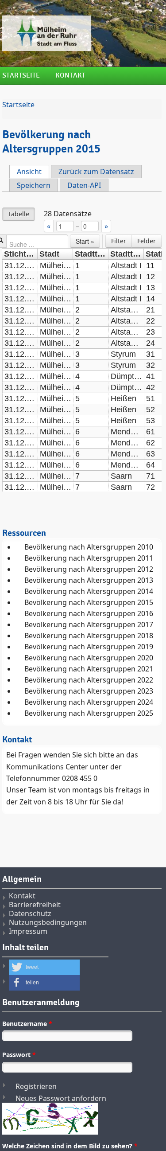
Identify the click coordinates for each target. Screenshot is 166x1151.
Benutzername (27, 1023)
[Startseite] (82, 33)
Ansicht (33, 171)
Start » (85, 241)
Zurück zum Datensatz (96, 171)
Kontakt (70, 75)
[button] (44, 967)
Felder (146, 241)
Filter (118, 241)
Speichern (33, 185)
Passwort (19, 1054)
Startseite (21, 75)
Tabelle (18, 214)
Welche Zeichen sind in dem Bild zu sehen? (70, 1146)
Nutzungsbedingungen (48, 922)
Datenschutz (30, 913)
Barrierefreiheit (35, 904)
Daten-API (84, 185)
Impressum (28, 931)
